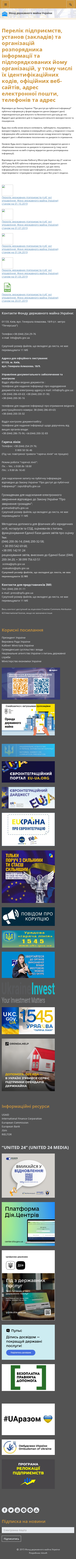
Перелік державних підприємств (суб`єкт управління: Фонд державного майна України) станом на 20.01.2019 (30, 297)
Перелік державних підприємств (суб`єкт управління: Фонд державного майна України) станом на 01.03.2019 (30, 273)
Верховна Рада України (16, 641)
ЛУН (4, 1130)
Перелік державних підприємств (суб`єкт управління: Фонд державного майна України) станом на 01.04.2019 (30, 249)
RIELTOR (7, 1134)
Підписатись (11, 1538)
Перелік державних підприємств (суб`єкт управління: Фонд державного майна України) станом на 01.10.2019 (30, 200)
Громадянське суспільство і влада (22, 649)
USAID (5, 1114)
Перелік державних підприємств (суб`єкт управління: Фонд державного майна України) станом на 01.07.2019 (30, 225)
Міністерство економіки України (21, 661)
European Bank (11, 1126)
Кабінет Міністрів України (18, 645)
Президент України (13, 637)
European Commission (15, 1122)
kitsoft (44, 1552)
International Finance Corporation (22, 1118)
